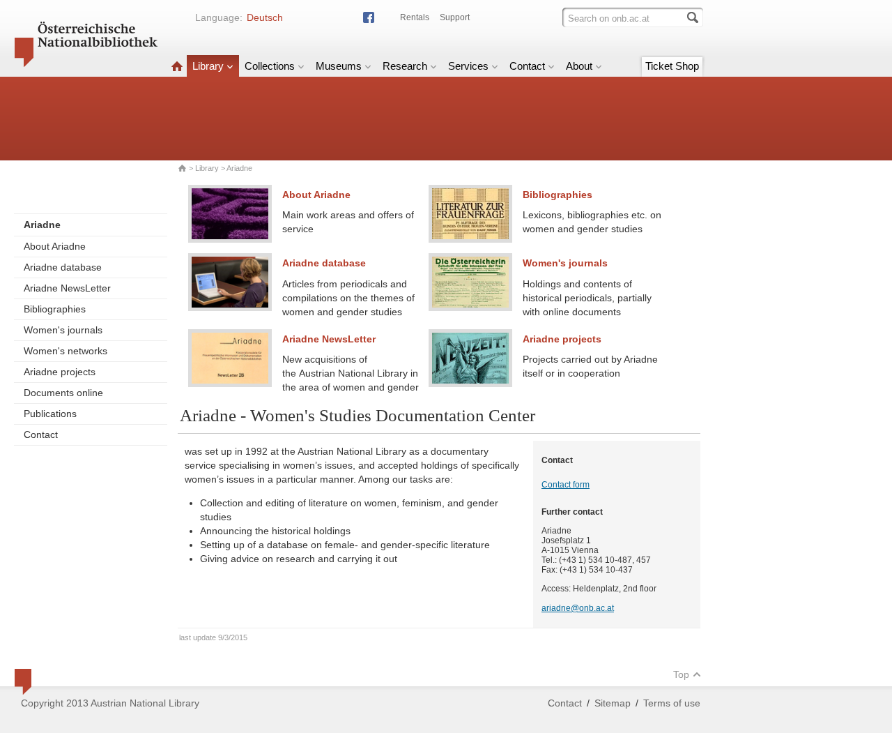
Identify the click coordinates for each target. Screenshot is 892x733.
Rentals (414, 17)
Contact (527, 66)
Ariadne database (63, 267)
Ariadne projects (59, 371)
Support (455, 17)
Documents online (63, 392)
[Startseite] (177, 66)
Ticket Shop (672, 66)
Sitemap (612, 703)
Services (468, 66)
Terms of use (671, 703)
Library (208, 66)
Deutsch (265, 17)
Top (681, 674)
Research (405, 66)
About (579, 66)
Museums (339, 66)
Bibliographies (55, 309)
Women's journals (63, 329)
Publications (50, 413)
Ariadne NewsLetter (67, 288)
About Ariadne (55, 246)
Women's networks (65, 350)
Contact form (565, 485)
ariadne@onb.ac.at (577, 608)
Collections (270, 66)
